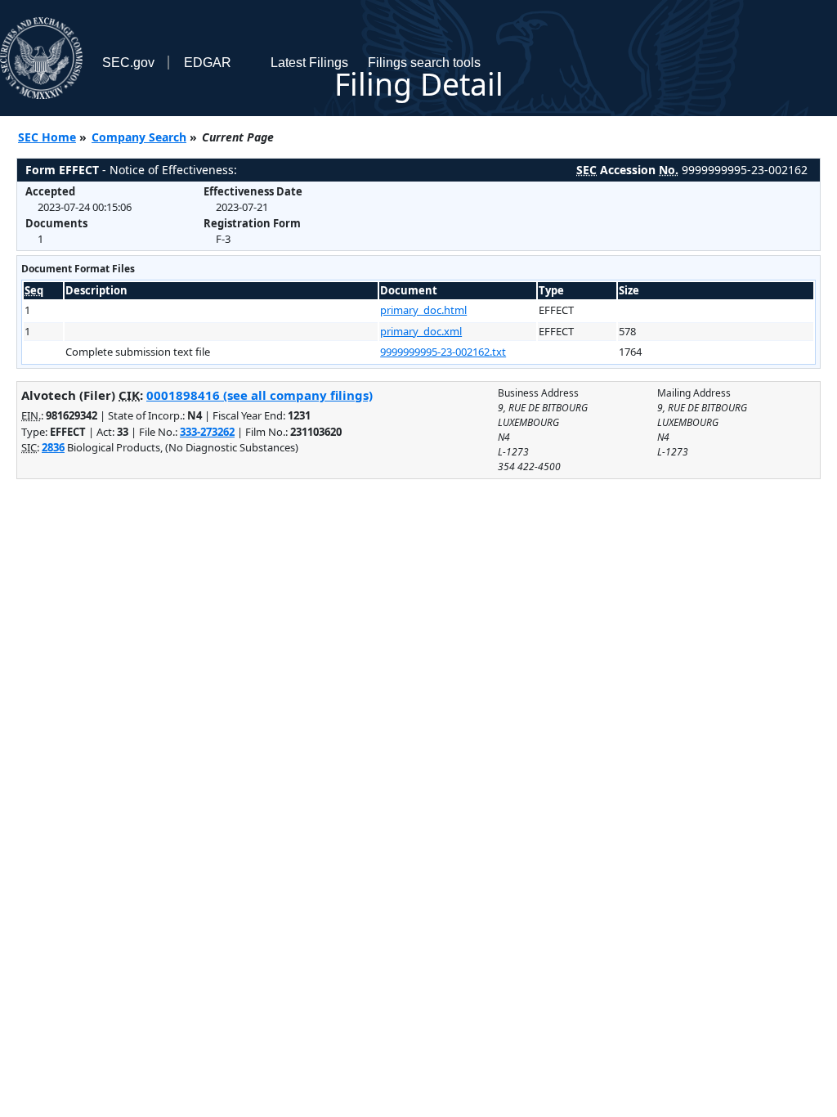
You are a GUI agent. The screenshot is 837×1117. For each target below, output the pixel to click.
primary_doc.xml (421, 331)
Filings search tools (424, 63)
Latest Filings (309, 63)
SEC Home (47, 137)
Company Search (139, 137)
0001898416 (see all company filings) (259, 395)
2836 (53, 447)
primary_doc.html (423, 310)
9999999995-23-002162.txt (443, 351)
